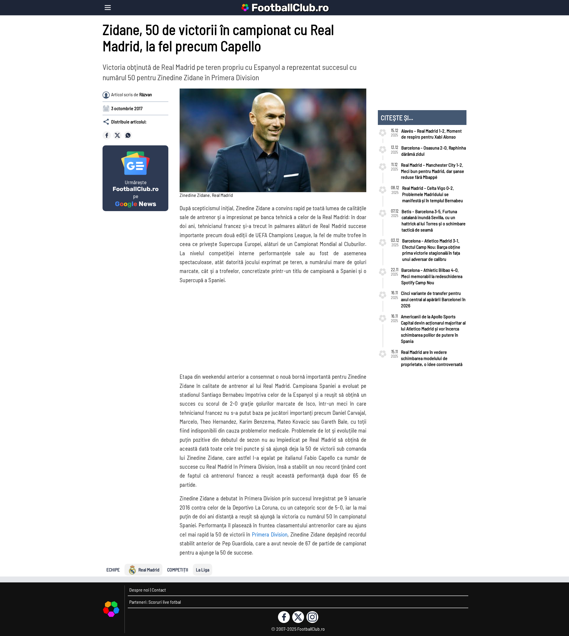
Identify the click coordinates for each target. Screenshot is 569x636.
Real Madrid (148, 569)
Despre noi (139, 589)
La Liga (202, 569)
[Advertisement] (318, 326)
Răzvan (145, 94)
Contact (159, 589)
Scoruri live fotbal (164, 602)
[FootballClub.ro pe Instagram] (312, 617)
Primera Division (270, 534)
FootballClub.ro (290, 7)
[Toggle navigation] (108, 7)
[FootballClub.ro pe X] (298, 617)
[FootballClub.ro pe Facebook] (283, 617)
